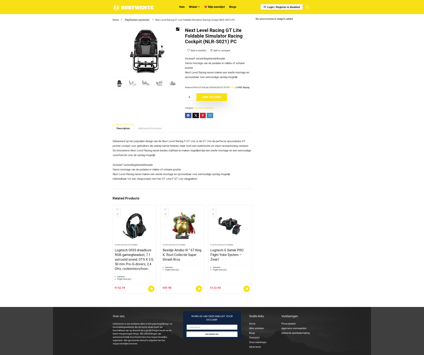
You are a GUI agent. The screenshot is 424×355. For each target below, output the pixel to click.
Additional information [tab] (150, 128)
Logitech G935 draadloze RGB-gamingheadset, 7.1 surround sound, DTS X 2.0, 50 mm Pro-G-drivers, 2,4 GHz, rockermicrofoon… (134, 259)
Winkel (193, 6)
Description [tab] (123, 128)
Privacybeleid (288, 323)
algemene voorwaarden (293, 328)
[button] (177, 29)
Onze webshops (257, 342)
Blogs (232, 6)
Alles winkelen (256, 328)
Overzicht (254, 337)
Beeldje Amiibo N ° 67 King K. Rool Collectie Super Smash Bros (182, 254)
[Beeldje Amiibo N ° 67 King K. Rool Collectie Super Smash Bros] (182, 226)
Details (233, 87)
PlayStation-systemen (137, 20)
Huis (182, 6)
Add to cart (211, 97)
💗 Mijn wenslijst (214, 6)
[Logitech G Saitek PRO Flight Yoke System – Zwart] (229, 226)
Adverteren (255, 347)
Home (116, 20)
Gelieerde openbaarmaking (295, 333)
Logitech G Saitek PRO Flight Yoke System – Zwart (226, 254)
